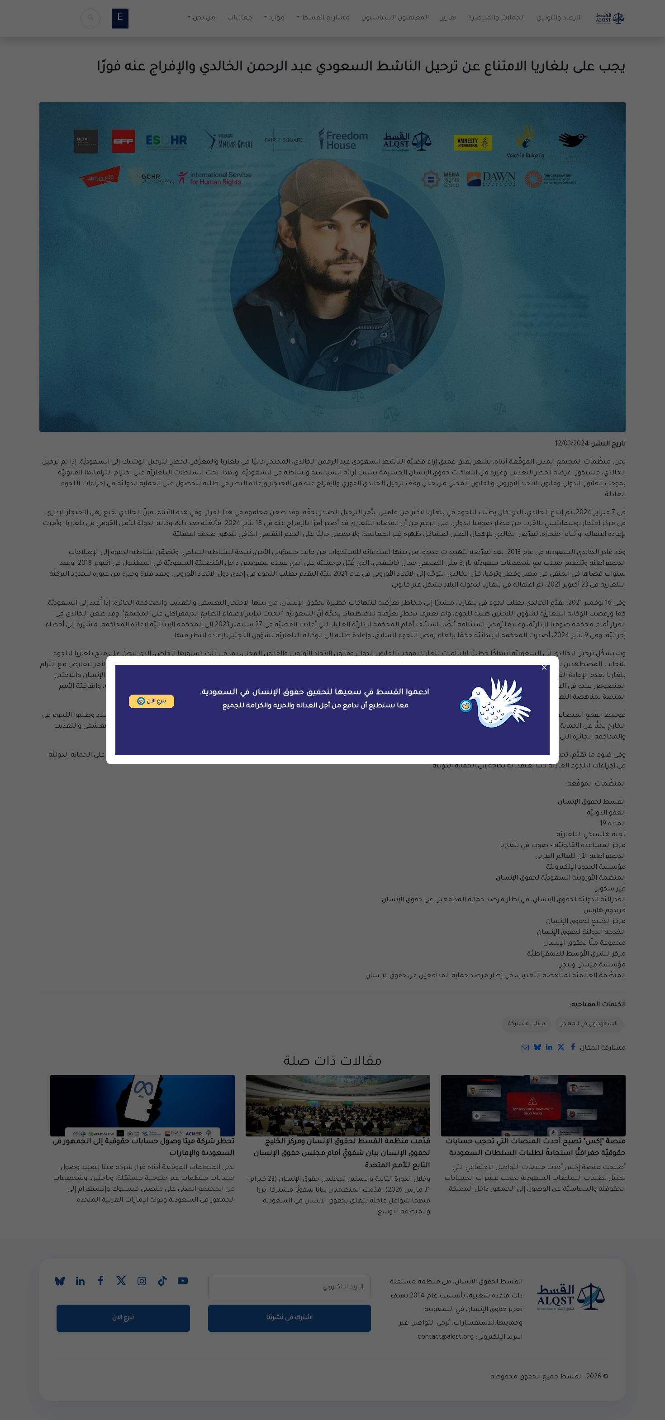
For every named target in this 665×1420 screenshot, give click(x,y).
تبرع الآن (155, 702)
